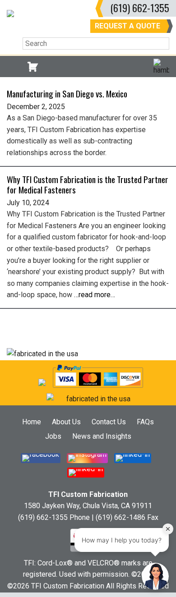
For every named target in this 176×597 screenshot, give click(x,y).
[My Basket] (32, 66)
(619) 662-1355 (139, 7)
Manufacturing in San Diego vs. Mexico (67, 93)
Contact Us (109, 422)
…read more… (94, 294)
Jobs (53, 436)
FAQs (145, 422)
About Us (66, 422)
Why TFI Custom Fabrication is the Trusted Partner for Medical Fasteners (87, 184)
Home (31, 422)
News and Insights (101, 436)
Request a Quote (127, 26)
